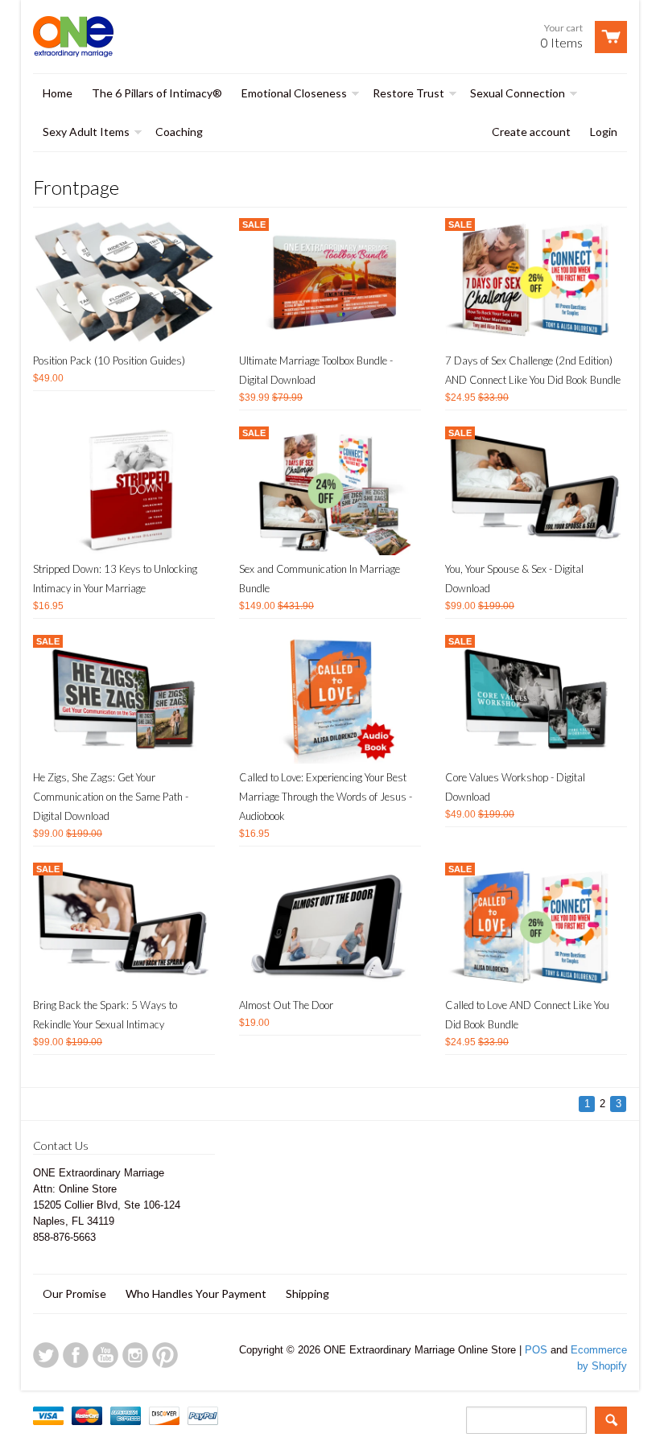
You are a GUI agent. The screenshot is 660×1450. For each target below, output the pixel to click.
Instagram (135, 1355)
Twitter (46, 1355)
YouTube (105, 1355)
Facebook (76, 1355)
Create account (531, 131)
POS (536, 1350)
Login (603, 131)
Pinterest (165, 1355)
